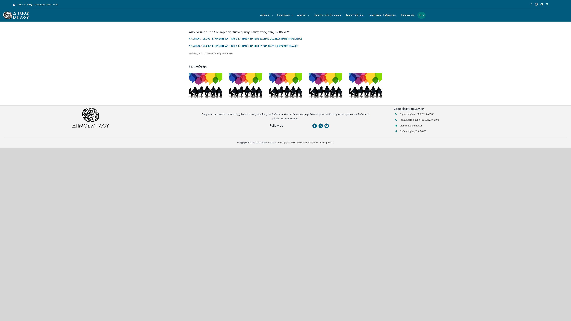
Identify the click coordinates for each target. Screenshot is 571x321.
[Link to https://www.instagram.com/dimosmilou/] (321, 125)
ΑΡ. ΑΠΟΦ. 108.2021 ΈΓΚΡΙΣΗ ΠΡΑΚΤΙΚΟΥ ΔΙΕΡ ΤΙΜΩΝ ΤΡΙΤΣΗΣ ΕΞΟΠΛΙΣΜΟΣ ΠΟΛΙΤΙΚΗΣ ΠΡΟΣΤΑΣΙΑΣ (245, 38)
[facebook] (531, 4)
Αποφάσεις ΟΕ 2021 (225, 54)
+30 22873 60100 (424, 114)
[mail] (547, 4)
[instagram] (536, 4)
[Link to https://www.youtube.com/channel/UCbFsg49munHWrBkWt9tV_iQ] (326, 125)
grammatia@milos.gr (411, 125)
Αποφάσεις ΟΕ (210, 54)
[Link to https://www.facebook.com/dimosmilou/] (314, 125)
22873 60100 (23, 4)
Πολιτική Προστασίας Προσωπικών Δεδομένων (297, 142)
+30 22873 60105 (429, 119)
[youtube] (542, 4)
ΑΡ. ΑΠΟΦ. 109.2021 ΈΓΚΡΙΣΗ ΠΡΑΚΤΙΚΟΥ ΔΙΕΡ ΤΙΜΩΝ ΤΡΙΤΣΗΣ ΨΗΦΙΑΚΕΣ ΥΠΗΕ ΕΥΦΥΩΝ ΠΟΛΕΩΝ (243, 46)
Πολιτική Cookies (326, 142)
